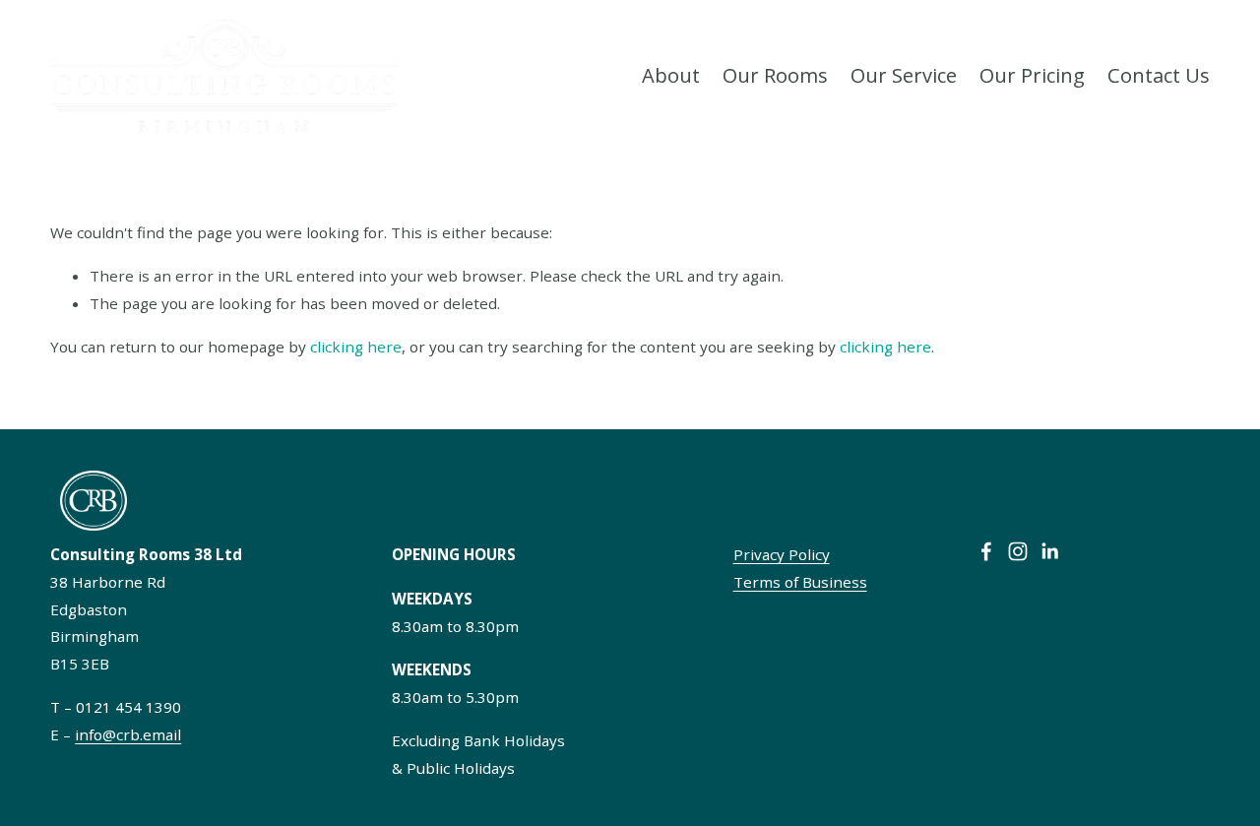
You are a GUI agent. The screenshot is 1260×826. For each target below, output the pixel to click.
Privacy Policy (781, 554)
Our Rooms (775, 75)
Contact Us (1158, 75)
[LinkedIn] (1049, 551)
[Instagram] (1018, 551)
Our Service (903, 75)
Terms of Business (800, 582)
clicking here (356, 346)
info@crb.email (128, 734)
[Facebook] (986, 551)
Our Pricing (1032, 75)
